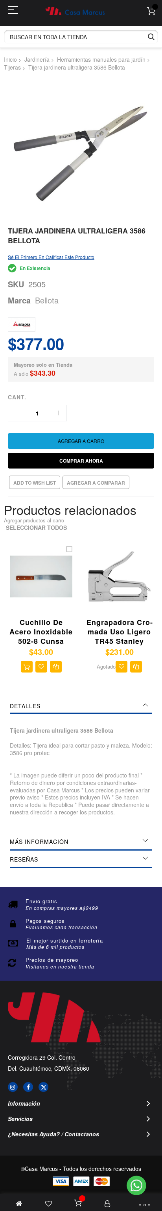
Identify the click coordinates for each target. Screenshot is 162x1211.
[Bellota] (21, 324)
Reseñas (24, 859)
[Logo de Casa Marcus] (75, 11)
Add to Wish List (34, 482)
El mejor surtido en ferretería (64, 940)
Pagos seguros (45, 920)
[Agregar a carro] (27, 667)
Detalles (25, 706)
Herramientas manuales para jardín (101, 59)
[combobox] (81, 37)
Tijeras (12, 67)
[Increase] (58, 413)
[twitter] (43, 1087)
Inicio (10, 59)
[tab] (81, 706)
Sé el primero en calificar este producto (51, 257)
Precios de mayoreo (52, 959)
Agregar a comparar (96, 482)
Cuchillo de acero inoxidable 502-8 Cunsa (41, 632)
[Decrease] (16, 413)
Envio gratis (41, 901)
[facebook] (28, 1087)
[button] (41, 667)
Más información (39, 841)
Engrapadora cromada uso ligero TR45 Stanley (120, 632)
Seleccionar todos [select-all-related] (36, 527)
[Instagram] (13, 1087)
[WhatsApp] (136, 1185)
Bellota (47, 300)
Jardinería (37, 59)
